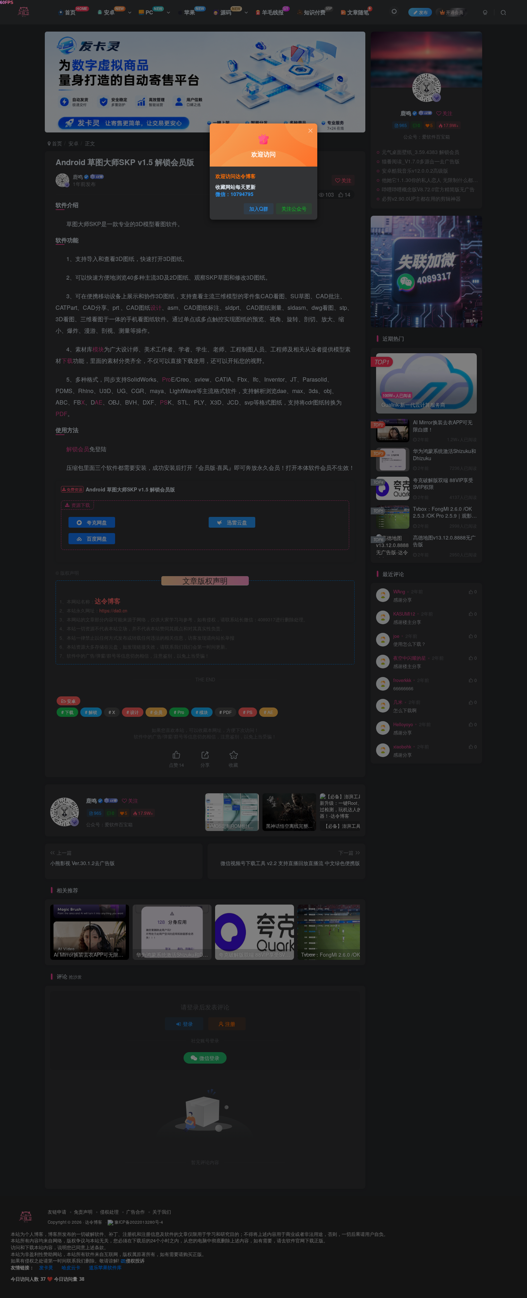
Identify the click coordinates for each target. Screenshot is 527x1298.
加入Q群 (258, 208)
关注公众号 (294, 208)
